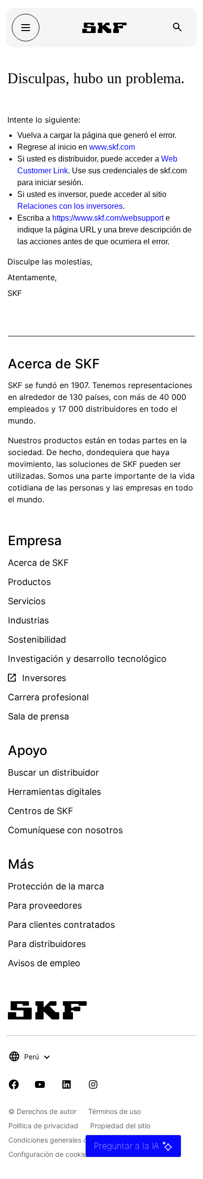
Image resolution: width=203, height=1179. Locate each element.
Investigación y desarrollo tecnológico (87, 659)
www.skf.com (112, 147)
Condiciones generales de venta (60, 1140)
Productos (29, 582)
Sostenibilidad (37, 639)
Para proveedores (45, 905)
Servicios (26, 601)
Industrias (28, 620)
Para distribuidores (47, 944)
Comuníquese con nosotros (65, 830)
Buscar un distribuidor (53, 772)
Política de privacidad (43, 1125)
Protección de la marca (56, 886)
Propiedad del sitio (120, 1125)
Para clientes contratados (61, 924)
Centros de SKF (40, 811)
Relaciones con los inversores (70, 206)
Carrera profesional (48, 697)
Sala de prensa (38, 716)
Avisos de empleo (44, 963)
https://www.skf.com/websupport (108, 218)
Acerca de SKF (38, 562)
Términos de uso (114, 1111)
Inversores (43, 678)
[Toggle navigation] (25, 27)
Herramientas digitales (54, 791)
